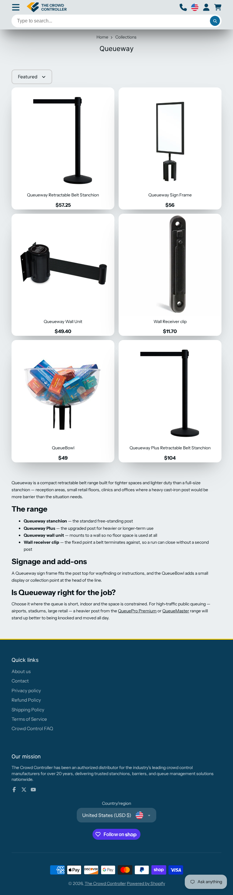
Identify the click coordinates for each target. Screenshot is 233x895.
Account (206, 7)
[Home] (47, 7)
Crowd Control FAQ (32, 728)
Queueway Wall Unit (63, 275)
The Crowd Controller (105, 883)
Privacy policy (26, 690)
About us (21, 671)
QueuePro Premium (137, 611)
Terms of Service (29, 719)
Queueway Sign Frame (170, 148)
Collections (126, 37)
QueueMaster (175, 611)
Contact (20, 681)
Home (102, 37)
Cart (218, 7)
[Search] (215, 21)
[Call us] (183, 7)
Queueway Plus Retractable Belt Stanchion (170, 401)
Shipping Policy (28, 710)
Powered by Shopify (146, 883)
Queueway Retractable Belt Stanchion (63, 148)
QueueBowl (63, 401)
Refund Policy (26, 700)
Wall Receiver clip (170, 275)
